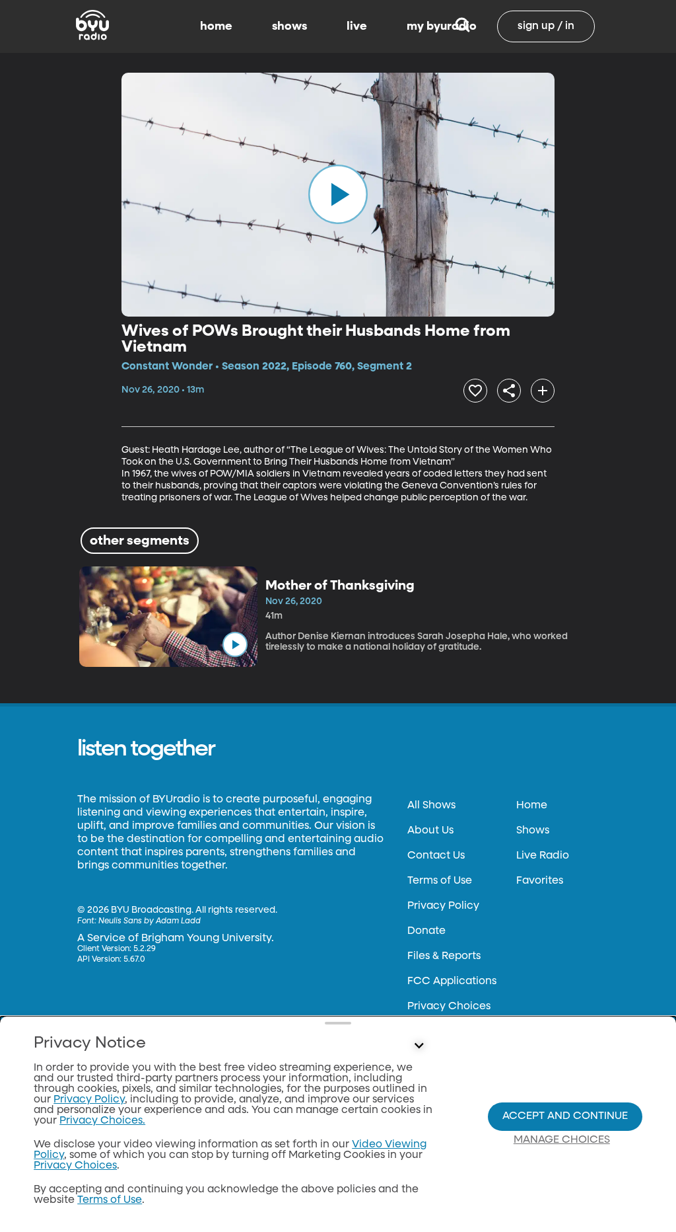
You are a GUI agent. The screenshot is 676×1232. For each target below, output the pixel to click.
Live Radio (542, 856)
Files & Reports (444, 956)
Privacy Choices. (102, 1121)
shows (289, 26)
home (216, 26)
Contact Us (436, 856)
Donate (426, 931)
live (357, 26)
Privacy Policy (443, 906)
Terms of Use (439, 881)
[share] (509, 391)
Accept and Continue (565, 1116)
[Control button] (418, 1046)
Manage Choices (562, 1140)
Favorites (539, 881)
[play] (338, 194)
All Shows (431, 805)
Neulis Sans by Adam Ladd (149, 921)
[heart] (475, 391)
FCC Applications (451, 981)
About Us (430, 831)
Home (531, 805)
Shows (532, 831)
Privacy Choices (448, 1006)
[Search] (462, 26)
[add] (543, 391)
